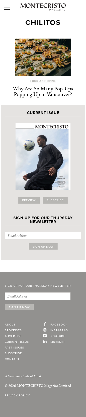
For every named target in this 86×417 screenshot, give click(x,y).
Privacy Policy (17, 395)
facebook (58, 324)
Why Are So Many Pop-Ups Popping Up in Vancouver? (43, 91)
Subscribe (55, 200)
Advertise (13, 336)
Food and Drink (43, 81)
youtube (57, 336)
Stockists (13, 330)
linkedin (57, 341)
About (10, 324)
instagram (59, 330)
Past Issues (14, 347)
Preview (29, 200)
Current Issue (17, 341)
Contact (12, 359)
